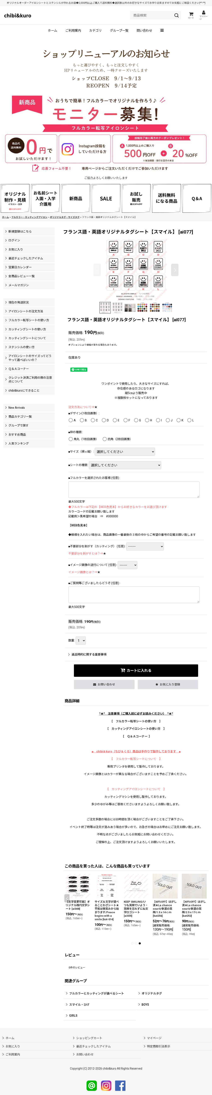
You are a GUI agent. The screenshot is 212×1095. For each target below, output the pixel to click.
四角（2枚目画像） (120, 439)
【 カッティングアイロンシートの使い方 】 (136, 728)
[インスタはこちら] (106, 1085)
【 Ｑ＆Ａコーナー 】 (136, 736)
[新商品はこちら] (76, 198)
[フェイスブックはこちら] (120, 1085)
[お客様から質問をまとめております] (197, 198)
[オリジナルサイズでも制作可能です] (45, 198)
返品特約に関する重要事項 (89, 654)
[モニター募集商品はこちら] (106, 134)
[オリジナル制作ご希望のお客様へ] (15, 198)
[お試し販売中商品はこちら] (136, 198)
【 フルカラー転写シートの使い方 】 (136, 721)
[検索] (176, 15)
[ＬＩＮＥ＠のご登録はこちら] (92, 1085)
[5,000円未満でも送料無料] (166, 198)
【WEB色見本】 (78, 525)
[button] (162, 30)
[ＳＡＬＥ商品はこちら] (106, 198)
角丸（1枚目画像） (86, 439)
